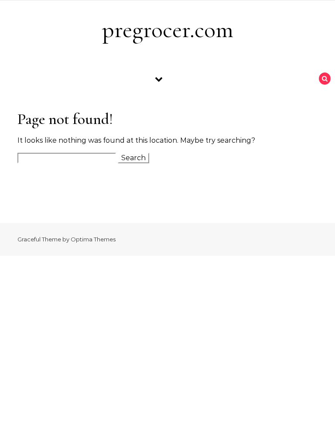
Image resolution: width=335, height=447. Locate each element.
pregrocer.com (167, 29)
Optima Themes (93, 239)
